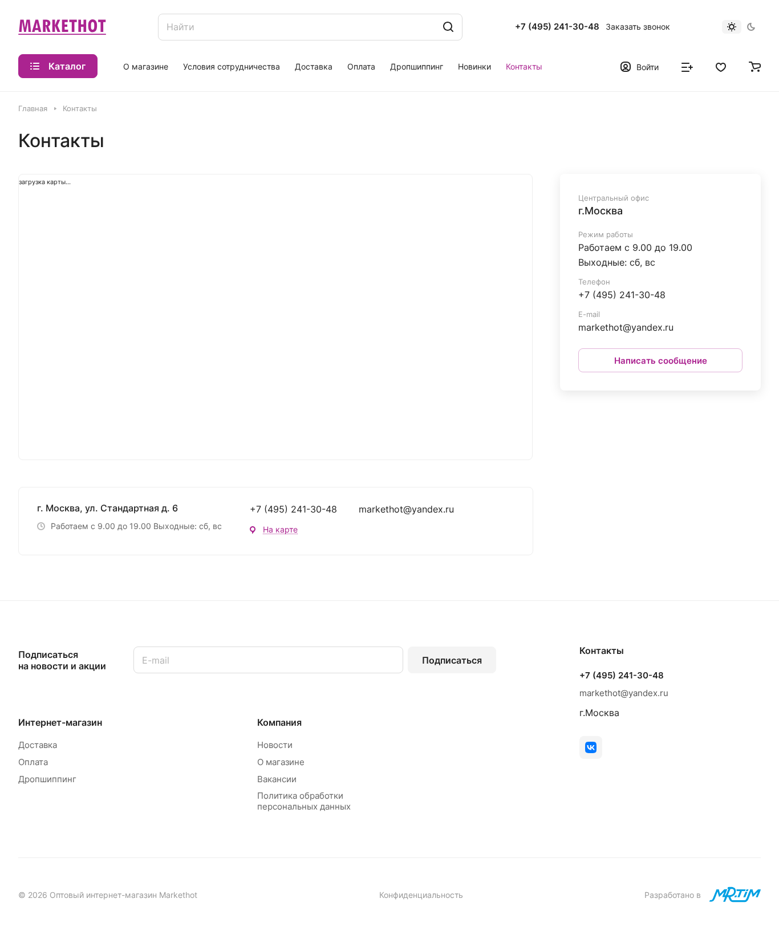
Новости (275, 744)
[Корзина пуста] (755, 66)
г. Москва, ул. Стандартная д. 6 (107, 508)
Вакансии (277, 779)
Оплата (33, 762)
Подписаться (452, 660)
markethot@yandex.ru (406, 509)
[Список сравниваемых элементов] (687, 66)
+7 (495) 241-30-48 (557, 27)
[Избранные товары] (721, 66)
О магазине (281, 762)
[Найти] (448, 27)
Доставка (37, 744)
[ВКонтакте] (590, 747)
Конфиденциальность (421, 895)
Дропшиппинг (47, 779)
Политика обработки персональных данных (304, 801)
